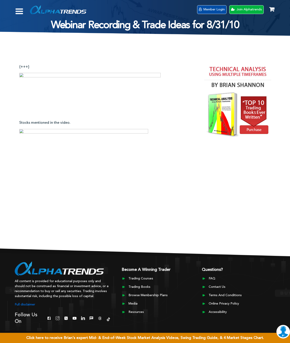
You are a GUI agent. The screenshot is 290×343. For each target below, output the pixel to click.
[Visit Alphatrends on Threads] (100, 318)
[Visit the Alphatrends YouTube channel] (74, 318)
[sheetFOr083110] (90, 94)
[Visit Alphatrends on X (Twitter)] (66, 318)
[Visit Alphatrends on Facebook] (49, 318)
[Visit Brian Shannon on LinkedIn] (83, 318)
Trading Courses (140, 278)
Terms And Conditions (225, 295)
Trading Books (139, 286)
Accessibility (218, 312)
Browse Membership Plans (148, 295)
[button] (22, 9)
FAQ (212, 278)
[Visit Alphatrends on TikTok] (108, 319)
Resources (136, 312)
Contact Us (217, 286)
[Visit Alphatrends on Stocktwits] (91, 318)
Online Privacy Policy (224, 303)
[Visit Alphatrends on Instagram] (57, 318)
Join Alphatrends (249, 9)
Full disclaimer (25, 304)
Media (133, 303)
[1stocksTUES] (83, 176)
